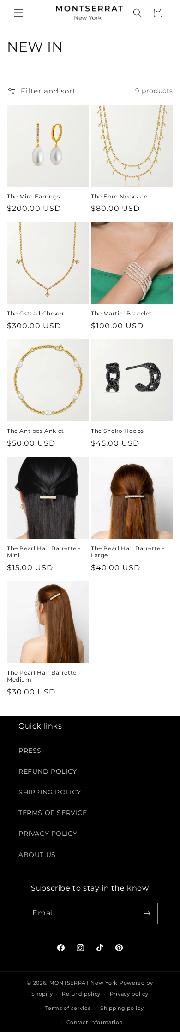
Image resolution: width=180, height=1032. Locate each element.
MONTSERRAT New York (83, 983)
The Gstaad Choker (35, 313)
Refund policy (81, 994)
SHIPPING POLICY (49, 792)
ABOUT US (37, 855)
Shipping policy (122, 1008)
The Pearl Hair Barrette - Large (128, 552)
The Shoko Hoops (117, 430)
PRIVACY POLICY (47, 833)
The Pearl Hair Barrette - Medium (44, 676)
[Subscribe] (147, 913)
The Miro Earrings (33, 196)
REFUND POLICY (47, 771)
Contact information (94, 1022)
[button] (18, 13)
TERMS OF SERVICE (52, 813)
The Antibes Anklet (35, 430)
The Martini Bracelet (121, 313)
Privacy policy (129, 994)
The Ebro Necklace (119, 196)
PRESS (30, 750)
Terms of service (68, 1008)
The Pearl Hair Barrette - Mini (44, 552)
